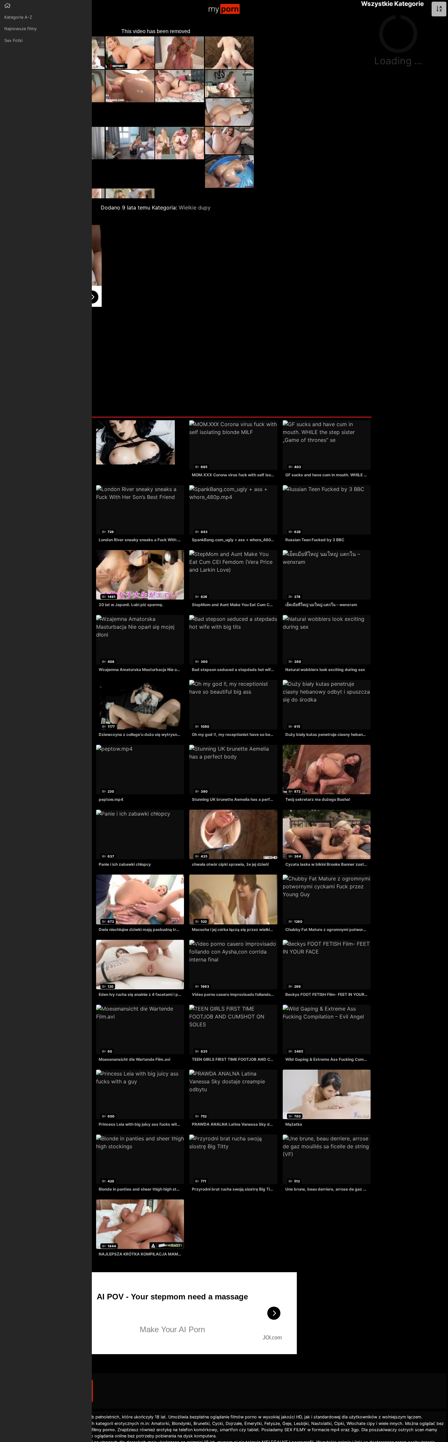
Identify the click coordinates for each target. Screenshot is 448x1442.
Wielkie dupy (195, 207)
